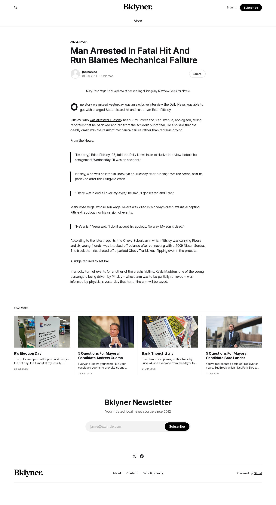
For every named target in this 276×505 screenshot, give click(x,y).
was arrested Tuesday (106, 120)
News (88, 140)
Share (197, 74)
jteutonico (89, 72)
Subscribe (251, 7)
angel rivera (78, 41)
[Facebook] (142, 456)
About (138, 20)
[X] (134, 456)
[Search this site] (15, 8)
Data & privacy (153, 473)
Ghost (258, 473)
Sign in (231, 7)
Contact (131, 473)
